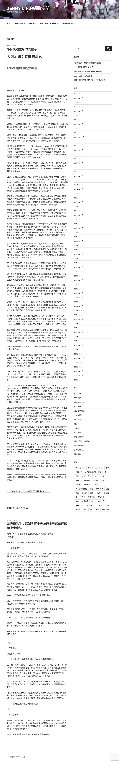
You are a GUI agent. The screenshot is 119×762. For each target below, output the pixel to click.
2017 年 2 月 (79, 241)
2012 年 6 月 (79, 380)
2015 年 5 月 (79, 284)
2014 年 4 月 (79, 302)
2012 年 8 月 (79, 371)
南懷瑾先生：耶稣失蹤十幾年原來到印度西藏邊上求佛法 (37, 526)
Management (80, 468)
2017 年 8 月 (79, 237)
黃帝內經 (105, 509)
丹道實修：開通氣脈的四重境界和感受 (88, 71)
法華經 (98, 493)
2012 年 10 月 (79, 362)
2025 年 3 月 (79, 167)
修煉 (89, 476)
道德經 (100, 505)
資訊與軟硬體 (79, 445)
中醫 (107, 468)
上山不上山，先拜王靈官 (83, 76)
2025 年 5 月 (79, 159)
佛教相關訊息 (79, 402)
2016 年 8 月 (79, 258)
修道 (96, 476)
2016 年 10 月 (79, 250)
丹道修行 (79, 472)
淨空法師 (91, 497)
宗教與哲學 (19, 23)
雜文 (85, 509)
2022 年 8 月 (79, 202)
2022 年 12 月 (79, 198)
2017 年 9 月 (79, 232)
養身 (97, 509)
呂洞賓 (78, 484)
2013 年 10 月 (79, 310)
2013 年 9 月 (79, 315)
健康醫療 (77, 406)
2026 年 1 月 (79, 124)
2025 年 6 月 (79, 154)
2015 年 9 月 (79, 267)
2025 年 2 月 (79, 172)
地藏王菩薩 (87, 484)
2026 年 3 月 (79, 115)
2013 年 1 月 (79, 349)
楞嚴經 (84, 493)
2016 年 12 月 (79, 245)
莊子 (77, 505)
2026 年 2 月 (79, 120)
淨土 (77, 497)
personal (77, 393)
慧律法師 (99, 488)
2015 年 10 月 (79, 263)
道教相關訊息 (79, 450)
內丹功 (78, 480)
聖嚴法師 (101, 501)
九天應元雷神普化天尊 (93, 472)
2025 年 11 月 (79, 133)
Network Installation (95, 468)
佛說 (83, 476)
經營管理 (32, 23)
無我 (77, 501)
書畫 (76, 424)
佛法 (77, 476)
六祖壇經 (86, 480)
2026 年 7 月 (79, 98)
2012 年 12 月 (79, 354)
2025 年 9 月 (79, 141)
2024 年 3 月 (79, 193)
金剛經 (78, 509)
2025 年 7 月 (79, 150)
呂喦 (102, 480)
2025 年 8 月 (79, 146)
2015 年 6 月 (79, 280)
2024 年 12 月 (79, 180)
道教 (107, 505)
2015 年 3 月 (79, 289)
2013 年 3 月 (79, 341)
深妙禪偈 (101, 497)
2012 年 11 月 (79, 358)
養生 (91, 509)
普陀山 (25, 507)
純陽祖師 (85, 501)
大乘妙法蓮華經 (81, 488)
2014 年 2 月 (79, 306)
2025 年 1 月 (79, 176)
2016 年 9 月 (79, 254)
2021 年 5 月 (79, 206)
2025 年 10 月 (79, 137)
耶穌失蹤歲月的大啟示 (22, 49)
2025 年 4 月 (79, 163)
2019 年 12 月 (79, 219)
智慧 (77, 493)
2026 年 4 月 (79, 111)
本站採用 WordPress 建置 (15, 757)
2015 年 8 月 (79, 271)
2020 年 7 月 (79, 215)
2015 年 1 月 (79, 293)
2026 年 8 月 (79, 94)
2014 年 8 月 (79, 297)
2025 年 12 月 (79, 128)
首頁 (8, 23)
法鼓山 (106, 493)
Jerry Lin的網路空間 (28, 8)
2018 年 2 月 (79, 228)
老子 (93, 501)
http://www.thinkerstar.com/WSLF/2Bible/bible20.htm (28, 491)
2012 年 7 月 (79, 375)
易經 (107, 488)
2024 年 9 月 (79, 189)
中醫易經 (77, 398)
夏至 (96, 484)
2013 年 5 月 (79, 332)
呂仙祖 (95, 480)
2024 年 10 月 (79, 185)
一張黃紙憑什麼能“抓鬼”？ (83, 67)
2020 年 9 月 (79, 211)
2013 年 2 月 (79, 345)
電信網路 (77, 454)
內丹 (102, 476)
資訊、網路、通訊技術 (48, 23)
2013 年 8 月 (79, 319)
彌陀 (91, 488)
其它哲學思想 (79, 411)
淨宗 (83, 497)
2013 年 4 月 (79, 336)
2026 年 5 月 (79, 106)
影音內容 (77, 419)
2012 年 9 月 (79, 367)
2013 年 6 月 (79, 328)
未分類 (76, 428)
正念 (91, 493)
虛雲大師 (85, 505)
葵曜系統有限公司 (69, 23)
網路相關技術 (79, 437)
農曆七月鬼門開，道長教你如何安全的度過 (89, 80)
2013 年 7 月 (79, 323)
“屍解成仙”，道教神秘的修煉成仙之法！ (88, 63)
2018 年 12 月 (79, 224)
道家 (93, 505)
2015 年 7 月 (79, 276)
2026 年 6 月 (79, 102)
